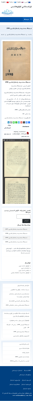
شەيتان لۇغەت (25, 353)
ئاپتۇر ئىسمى (26, 86)
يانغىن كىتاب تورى (24, 271)
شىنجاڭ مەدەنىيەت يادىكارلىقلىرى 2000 (16, 242)
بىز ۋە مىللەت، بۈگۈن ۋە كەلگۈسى (20, 290)
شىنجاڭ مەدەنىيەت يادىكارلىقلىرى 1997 (16, 229)
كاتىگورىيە (27, 118)
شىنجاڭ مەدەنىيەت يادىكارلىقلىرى (14, 118)
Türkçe (11, 2)
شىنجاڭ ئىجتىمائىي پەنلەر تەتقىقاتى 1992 (17, 305)
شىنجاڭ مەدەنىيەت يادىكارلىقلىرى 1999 (16, 238)
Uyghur (18, 2)
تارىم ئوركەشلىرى (24, 344)
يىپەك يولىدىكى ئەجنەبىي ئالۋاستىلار (19, 301)
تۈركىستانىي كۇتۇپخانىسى (21, 7)
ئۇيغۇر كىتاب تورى (24, 266)
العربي (26, 2)
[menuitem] (27, 371)
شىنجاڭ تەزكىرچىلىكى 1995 (21, 332)
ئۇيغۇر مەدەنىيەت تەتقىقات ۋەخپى (20, 273)
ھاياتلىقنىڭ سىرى (24, 349)
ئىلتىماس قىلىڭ (25, 253)
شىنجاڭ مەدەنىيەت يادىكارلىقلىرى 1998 (16, 234)
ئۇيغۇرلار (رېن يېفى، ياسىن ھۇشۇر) (19, 321)
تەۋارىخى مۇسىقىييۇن (23, 286)
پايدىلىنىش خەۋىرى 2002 (22, 357)
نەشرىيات (27, 93)
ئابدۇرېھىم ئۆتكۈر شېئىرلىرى (21, 336)
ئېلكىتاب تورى (25, 268)
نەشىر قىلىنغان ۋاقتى (24, 110)
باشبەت (30, 35)
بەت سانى (27, 114)
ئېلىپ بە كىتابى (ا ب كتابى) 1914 (19, 361)
